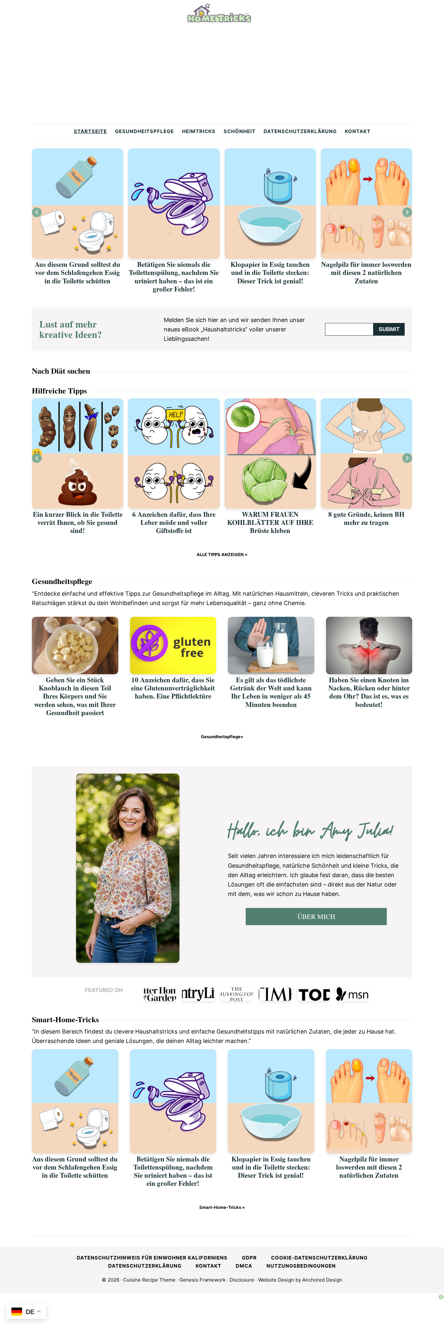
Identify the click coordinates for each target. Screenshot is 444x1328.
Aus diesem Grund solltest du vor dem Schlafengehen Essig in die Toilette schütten (77, 272)
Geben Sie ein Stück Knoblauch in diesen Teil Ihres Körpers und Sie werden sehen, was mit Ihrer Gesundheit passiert (75, 696)
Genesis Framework (202, 1280)
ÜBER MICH (316, 916)
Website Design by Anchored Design (300, 1280)
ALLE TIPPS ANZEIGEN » (222, 554)
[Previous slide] (37, 212)
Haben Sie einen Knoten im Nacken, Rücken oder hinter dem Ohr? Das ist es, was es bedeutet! (369, 692)
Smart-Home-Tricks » (222, 1207)
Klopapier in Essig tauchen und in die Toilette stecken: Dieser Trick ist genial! (270, 272)
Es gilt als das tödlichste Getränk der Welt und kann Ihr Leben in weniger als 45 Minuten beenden (271, 692)
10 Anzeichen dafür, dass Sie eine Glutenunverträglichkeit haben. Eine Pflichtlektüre (173, 688)
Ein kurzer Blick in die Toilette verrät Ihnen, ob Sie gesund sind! (78, 522)
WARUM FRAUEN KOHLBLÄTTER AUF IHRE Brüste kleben (270, 522)
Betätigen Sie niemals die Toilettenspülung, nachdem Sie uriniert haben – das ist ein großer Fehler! (174, 276)
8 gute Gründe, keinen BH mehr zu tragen (366, 518)
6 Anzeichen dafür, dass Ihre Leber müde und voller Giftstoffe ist (173, 522)
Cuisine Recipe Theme (149, 1280)
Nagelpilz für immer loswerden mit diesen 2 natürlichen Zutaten (366, 272)
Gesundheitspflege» (222, 736)
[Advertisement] (222, 75)
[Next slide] (407, 212)
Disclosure (241, 1280)
